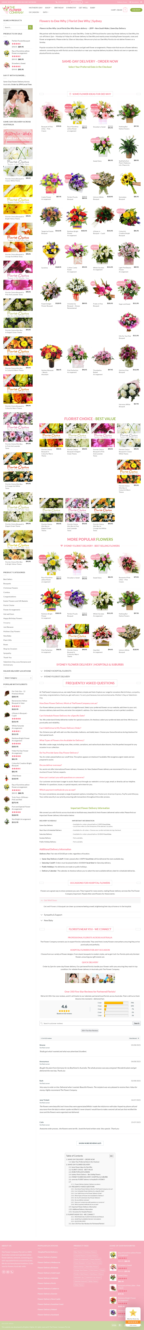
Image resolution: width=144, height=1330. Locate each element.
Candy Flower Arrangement (46, 198)
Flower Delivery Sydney (47, 1257)
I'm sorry (6, 623)
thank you (64, 695)
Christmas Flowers (10, 588)
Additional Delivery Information (82, 1209)
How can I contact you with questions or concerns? (89, 1202)
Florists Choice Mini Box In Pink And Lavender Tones (13, 446)
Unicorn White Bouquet (98, 198)
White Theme (93, 1281)
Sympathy (7, 653)
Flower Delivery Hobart (47, 1309)
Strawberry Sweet (99, 127)
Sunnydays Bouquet (122, 198)
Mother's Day (120, 695)
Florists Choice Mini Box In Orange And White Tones (13, 486)
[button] (86, 2)
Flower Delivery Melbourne (49, 1262)
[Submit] (30, 27)
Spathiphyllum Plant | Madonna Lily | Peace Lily (124, 163)
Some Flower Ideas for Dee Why (82, 1167)
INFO (45, 12)
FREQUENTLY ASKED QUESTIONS (83, 1187)
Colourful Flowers (80, 1256)
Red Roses (93, 1274)
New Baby (7, 636)
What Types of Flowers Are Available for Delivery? (89, 1195)
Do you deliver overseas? (82, 1200)
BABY (92, 8)
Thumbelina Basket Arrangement (97, 372)
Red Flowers (84, 1274)
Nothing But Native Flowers (124, 128)
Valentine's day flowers (93, 1277)
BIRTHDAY (59, 8)
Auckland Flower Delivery (49, 772)
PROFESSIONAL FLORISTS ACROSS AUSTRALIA (89, 1217)
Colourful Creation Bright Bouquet (124, 233)
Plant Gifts (7, 640)
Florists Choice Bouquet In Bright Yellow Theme (14, 218)
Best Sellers (7, 579)
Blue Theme (78, 1252)
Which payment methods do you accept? (86, 1204)
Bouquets (7, 583)
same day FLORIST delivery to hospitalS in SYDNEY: (88, 1179)
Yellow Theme (78, 1285)
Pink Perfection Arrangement (72, 371)
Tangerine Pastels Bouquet (47, 232)
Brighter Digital (28, 1327)
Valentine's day (79, 1277)
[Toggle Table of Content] (110, 1156)
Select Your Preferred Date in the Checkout (85, 1162)
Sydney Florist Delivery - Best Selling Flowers (86, 1174)
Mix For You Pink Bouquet (125, 337)
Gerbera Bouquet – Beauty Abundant (47, 372)
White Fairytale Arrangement (98, 269)
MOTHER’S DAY (35, 8)
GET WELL (83, 8)
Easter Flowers (92, 1256)
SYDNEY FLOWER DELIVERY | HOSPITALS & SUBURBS (90, 1177)
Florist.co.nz (127, 769)
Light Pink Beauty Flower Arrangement (125, 270)
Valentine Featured (80, 1281)
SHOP (47, 8)
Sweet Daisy (97, 161)
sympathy (136, 692)
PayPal (124, 794)
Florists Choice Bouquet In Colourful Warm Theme (14, 407)
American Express (114, 794)
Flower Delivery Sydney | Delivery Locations (87, 1184)
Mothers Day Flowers (11, 631)
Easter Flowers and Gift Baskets (15, 601)
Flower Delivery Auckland (48, 1315)
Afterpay (134, 794)
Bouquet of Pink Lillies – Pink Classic (47, 129)
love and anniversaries (106, 695)
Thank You (7, 657)
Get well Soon (8, 614)
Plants (102, 1270)
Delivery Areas (122, 2)
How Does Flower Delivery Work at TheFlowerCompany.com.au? (94, 1189)
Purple (76, 1274)
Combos (6, 592)
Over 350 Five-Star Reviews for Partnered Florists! (88, 1224)
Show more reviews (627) (90, 1143)
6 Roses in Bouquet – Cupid (99, 232)
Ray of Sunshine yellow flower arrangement (72, 129)
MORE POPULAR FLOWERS (81, 1172)
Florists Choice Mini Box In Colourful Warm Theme (14, 369)
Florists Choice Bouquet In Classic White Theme (14, 180)
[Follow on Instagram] (4, 1272)
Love (99, 1263)
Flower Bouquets (79, 1263)
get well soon (74, 695)
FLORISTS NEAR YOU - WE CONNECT (81, 1214)
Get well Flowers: (50, 906)
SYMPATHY (71, 8)
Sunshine (44, 268)
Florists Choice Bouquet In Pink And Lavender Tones (14, 293)
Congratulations (9, 596)
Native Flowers (79, 1267)
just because (92, 695)
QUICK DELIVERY (80, 1221)
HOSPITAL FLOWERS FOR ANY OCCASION (88, 1219)
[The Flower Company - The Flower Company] (13, 10)
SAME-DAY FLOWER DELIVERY (79, 1164)
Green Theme (91, 1263)
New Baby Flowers (92, 1267)
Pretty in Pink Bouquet (98, 305)
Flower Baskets (95, 1259)
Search (136, 1023)
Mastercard (102, 794)
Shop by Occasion (10, 649)
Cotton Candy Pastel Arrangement (72, 270)
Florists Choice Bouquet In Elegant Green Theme (14, 525)
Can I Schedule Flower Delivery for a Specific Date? (89, 1191)
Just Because (8, 627)
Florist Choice (8, 605)
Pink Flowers (94, 1270)
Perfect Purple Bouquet (72, 198)
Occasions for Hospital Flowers (82, 1212)
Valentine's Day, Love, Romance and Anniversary (17, 663)
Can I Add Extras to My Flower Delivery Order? (88, 1193)
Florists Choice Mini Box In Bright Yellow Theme (13, 563)
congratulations (53, 695)
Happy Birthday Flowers (12, 618)
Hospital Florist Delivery (48, 1252)
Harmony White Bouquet (124, 405)
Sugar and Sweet (124, 304)
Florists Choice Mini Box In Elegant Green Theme (13, 331)
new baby (43, 695)
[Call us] (12, 1272)
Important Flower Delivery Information (84, 1207)
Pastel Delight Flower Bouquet (47, 305)
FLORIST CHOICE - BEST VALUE (82, 1170)
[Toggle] (41, 671)
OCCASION (34, 12)
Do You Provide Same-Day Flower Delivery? (87, 1197)
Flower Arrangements (11, 610)
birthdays (127, 692)
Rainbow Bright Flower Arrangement (72, 233)
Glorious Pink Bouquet (123, 371)
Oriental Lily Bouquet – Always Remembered (73, 306)
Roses (5, 644)
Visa (95, 794)
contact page (104, 781)
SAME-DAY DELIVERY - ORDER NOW (81, 1159)
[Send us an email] (141, 2)
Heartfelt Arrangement (97, 651)
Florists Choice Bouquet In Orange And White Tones (14, 255)
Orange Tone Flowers (81, 1270)
